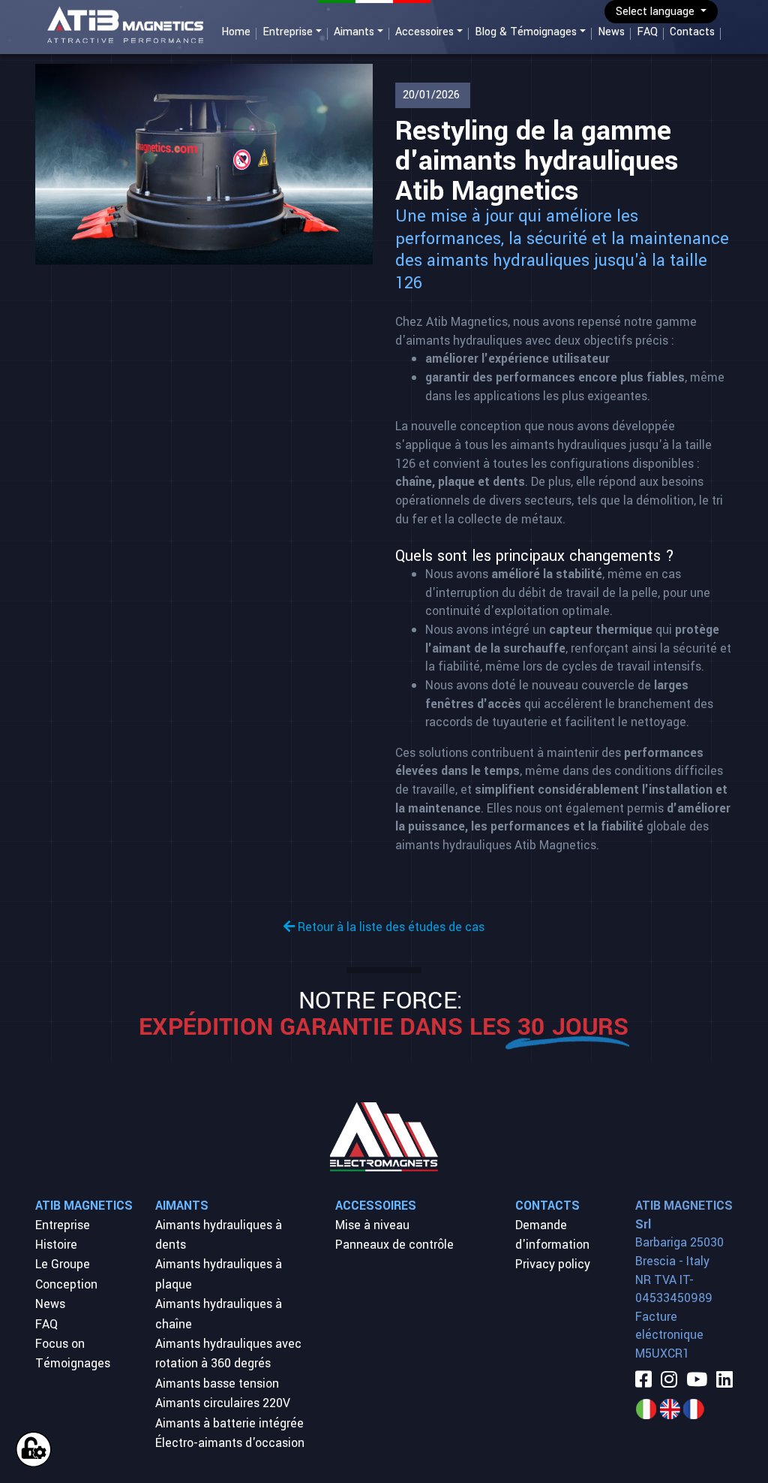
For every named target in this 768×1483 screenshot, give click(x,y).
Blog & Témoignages (526, 32)
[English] (669, 1408)
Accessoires (424, 32)
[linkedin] (724, 1381)
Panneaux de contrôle (394, 1244)
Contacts (692, 32)
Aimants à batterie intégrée (229, 1423)
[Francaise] (693, 1408)
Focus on (60, 1343)
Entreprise (287, 32)
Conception (66, 1284)
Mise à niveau (372, 1225)
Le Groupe (62, 1264)
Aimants (354, 32)
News (611, 32)
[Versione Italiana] (645, 1408)
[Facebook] (643, 1381)
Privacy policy (552, 1264)
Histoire (56, 1244)
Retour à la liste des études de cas (389, 927)
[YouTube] (696, 1381)
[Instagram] (669, 1381)
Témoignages (72, 1363)
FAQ (647, 32)
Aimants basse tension (217, 1383)
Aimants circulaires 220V (222, 1403)
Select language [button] (657, 12)
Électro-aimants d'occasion (229, 1442)
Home (235, 32)
